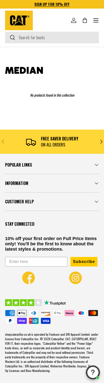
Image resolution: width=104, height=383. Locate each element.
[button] (84, 20)
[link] (28, 278)
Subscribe (84, 261)
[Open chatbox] (93, 372)
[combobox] (52, 37)
